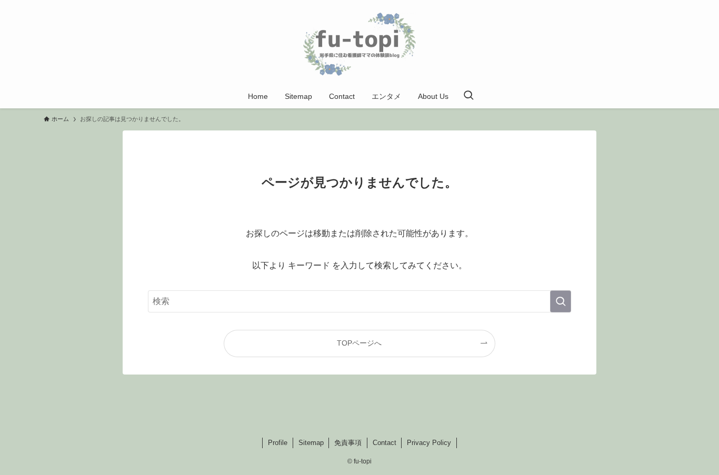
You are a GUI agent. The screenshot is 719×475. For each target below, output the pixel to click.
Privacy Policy (429, 443)
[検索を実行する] (560, 301)
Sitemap (311, 443)
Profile (277, 443)
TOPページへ (359, 343)
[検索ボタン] (468, 96)
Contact (384, 443)
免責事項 (348, 443)
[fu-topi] (359, 44)
